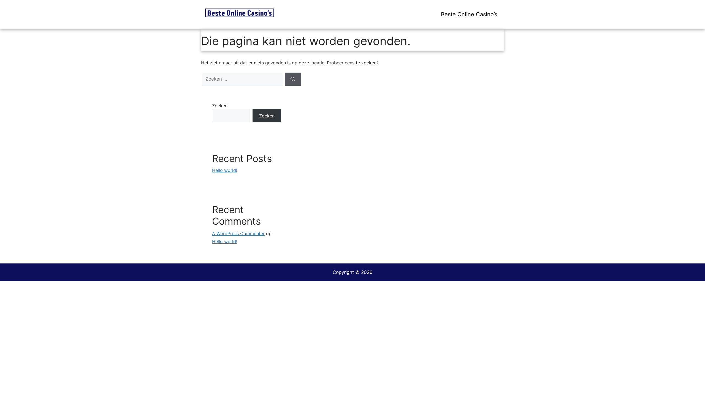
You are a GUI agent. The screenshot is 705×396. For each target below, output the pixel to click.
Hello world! (224, 170)
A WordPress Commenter (238, 233)
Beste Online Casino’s (469, 14)
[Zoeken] (293, 79)
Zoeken (219, 105)
